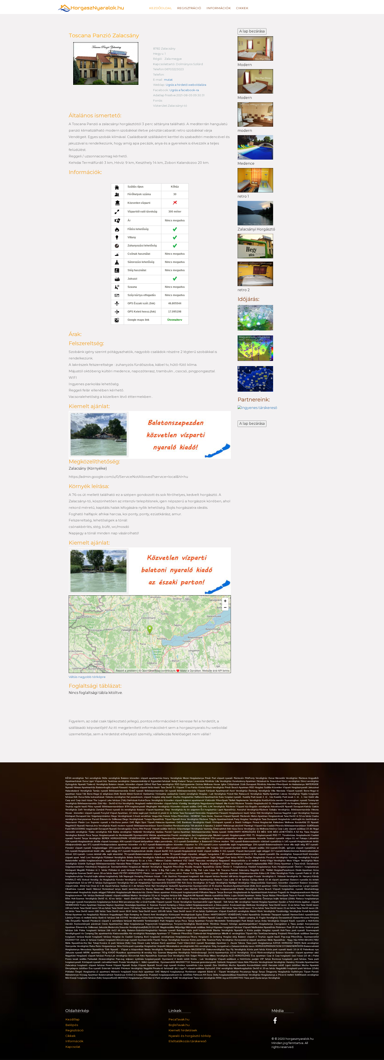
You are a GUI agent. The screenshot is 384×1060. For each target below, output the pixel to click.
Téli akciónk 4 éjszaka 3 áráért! (206, 825)
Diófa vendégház (111, 778)
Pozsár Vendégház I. (130, 962)
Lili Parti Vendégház (128, 860)
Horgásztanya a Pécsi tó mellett (278, 975)
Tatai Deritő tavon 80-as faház (187, 908)
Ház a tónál (142, 902)
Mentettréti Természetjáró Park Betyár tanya (237, 921)
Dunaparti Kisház (303, 806)
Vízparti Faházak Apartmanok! (213, 790)
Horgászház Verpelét (155, 946)
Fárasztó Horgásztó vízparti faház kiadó (140, 787)
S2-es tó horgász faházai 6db (167, 895)
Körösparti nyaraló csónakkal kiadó (100, 962)
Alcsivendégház (107, 959)
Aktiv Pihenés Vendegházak (259, 962)
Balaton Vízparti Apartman (151, 809)
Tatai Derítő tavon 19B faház (90, 911)
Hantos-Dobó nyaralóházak (304, 914)
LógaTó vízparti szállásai (192, 968)
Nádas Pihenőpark (279, 895)
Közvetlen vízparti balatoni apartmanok (184, 800)
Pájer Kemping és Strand (137, 914)
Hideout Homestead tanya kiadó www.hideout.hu (119, 889)
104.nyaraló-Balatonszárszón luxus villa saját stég (279, 844)
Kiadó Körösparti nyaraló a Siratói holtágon (228, 822)
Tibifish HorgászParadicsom (281, 870)
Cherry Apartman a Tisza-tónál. (290, 863)
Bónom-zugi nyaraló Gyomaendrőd (134, 940)
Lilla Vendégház (223, 781)
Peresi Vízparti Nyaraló (118, 965)
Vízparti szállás (174, 879)
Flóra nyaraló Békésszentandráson (106, 806)
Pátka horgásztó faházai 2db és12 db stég (103, 930)
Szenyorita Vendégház (77, 946)
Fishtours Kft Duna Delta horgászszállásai (215, 975)
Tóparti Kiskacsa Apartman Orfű (164, 822)
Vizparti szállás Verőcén (164, 829)
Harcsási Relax (124, 863)
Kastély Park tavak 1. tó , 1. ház (291, 797)
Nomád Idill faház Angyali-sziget (237, 876)
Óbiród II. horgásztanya (235, 867)
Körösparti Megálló (75, 870)
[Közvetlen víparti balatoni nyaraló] (150, 435)
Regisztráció (189, 8)
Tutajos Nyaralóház (154, 819)
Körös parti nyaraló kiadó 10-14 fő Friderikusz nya (292, 949)
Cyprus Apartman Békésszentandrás (192, 832)
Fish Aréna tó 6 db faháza (175, 898)
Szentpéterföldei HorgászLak (126, 867)
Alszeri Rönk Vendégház (263, 911)
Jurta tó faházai (88, 940)
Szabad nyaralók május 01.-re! (283, 838)
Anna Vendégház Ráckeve (194, 819)
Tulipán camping (247, 917)
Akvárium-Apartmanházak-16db (239, 886)
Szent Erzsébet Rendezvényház (173, 825)
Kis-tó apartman (168, 943)
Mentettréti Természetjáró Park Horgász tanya (157, 921)
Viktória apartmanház (160, 835)
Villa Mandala (278, 790)
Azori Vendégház (239, 790)
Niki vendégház (243, 902)
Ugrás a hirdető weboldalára (186, 84)
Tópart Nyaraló (173, 819)
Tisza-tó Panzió (297, 895)
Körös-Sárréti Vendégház (211, 787)
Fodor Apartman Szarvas (93, 905)
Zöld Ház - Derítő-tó (108, 803)
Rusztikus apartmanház (128, 952)
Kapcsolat (72, 1046)
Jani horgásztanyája (202, 835)
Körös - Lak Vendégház (204, 959)
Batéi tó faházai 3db (109, 917)
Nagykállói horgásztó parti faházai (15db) (297, 968)
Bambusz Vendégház (193, 822)
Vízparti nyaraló (295, 790)
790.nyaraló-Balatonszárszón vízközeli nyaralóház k (257, 841)
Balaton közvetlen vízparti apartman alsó (297, 952)
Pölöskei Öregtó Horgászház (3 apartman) (88, 971)
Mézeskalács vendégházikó (180, 946)
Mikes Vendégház (219, 955)
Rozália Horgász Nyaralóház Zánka (204, 867)
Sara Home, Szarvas (212, 816)
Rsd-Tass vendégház (163, 784)
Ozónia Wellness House (208, 784)
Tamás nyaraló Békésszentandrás (111, 790)
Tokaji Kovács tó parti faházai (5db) (112, 943)
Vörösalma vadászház (167, 794)
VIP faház (266, 959)
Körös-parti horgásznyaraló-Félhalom (190, 892)
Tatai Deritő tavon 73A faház (126, 908)
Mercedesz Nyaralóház (92, 949)
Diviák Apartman (304, 870)
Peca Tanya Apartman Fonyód (198, 921)
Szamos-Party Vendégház (220, 940)
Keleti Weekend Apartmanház (198, 879)
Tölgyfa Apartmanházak (221, 819)
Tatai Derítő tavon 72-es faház (249, 908)
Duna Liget (88, 781)
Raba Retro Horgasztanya (103, 946)
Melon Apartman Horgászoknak (267, 816)
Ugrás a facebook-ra (184, 90)
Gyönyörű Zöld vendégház (219, 968)
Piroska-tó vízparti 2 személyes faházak (111, 921)
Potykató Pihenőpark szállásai (294, 933)
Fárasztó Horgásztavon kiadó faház (238, 813)
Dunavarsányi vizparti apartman (251, 940)
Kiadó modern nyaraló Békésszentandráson (134, 825)
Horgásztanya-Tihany (187, 937)
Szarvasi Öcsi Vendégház (172, 955)
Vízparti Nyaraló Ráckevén (237, 816)
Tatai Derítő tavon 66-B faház (122, 911)
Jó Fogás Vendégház (217, 883)
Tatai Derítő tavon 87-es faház (189, 911)
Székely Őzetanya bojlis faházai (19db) (275, 898)
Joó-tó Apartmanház (219, 952)
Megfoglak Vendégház (158, 806)
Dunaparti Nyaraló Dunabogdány (115, 829)
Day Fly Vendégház (236, 949)
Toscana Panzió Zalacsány (235, 870)
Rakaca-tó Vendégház (251, 794)
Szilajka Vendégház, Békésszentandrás (290, 809)
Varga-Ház (157, 816)
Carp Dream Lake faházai (146, 943)
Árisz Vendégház (174, 809)
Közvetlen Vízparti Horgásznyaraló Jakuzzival (295, 787)
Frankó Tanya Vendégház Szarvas (171, 940)
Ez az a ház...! (147, 860)
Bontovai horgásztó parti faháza (290, 959)
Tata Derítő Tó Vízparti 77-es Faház (179, 787)
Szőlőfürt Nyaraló (207, 917)
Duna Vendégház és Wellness (253, 829)
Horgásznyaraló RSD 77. (269, 835)
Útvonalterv (174, 319)
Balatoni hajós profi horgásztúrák (195, 930)
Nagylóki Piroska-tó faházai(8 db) (161, 968)
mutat (168, 79)
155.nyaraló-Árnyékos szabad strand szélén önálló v (137, 848)
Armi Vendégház (160, 914)
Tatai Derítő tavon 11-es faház (285, 905)
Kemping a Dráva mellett (180, 905)
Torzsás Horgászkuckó (257, 803)
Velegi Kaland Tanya (182, 781)
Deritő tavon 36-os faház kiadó (103, 873)
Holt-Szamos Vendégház (84, 898)
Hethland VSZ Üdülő (184, 860)
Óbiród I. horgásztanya (307, 867)
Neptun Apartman (115, 905)
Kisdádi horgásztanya (260, 867)
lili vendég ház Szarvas (154, 952)
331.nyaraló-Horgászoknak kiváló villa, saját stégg (91, 851)
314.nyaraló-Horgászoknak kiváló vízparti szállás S (195, 851)
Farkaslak (93, 959)
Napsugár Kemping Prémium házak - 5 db (146, 876)
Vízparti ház (101, 781)
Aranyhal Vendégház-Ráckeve (253, 809)
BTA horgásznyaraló (135, 806)
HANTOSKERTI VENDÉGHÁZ (226, 914)
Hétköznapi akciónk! (233, 825)
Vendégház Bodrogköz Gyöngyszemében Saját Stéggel (195, 857)
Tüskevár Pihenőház (182, 933)
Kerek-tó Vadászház (144, 794)
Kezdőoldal (160, 8)
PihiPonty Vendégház (256, 778)
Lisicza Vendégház (290, 794)
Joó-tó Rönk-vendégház (263, 952)
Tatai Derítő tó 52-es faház (298, 816)
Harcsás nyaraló (168, 930)
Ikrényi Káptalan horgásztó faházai (224, 927)
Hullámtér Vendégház (144, 832)
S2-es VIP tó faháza (92, 883)
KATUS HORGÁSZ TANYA (287, 943)
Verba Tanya (262, 895)
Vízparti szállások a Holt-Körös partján (239, 959)
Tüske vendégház (98, 832)
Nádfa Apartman (271, 794)
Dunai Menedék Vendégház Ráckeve (288, 778)
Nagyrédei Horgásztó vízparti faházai (85, 955)
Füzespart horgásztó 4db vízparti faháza (199, 876)
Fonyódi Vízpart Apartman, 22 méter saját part (125, 813)
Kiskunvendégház (216, 949)
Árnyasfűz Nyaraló (80, 921)
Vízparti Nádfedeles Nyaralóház (259, 927)
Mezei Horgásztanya (194, 778)
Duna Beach (265, 889)
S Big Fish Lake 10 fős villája (174, 870)
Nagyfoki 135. (258, 870)
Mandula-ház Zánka (142, 892)
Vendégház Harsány (284, 962)
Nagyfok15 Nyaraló (75, 825)
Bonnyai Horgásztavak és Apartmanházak (246, 892)
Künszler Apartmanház (307, 962)
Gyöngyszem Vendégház (116, 883)
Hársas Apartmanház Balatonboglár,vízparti (96, 787)
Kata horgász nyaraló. (230, 797)
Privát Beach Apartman (237, 787)
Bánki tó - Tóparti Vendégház (223, 971)
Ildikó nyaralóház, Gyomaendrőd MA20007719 (166, 962)
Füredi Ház (233, 794)
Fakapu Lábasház (309, 838)
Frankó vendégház (181, 835)
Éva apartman (259, 955)
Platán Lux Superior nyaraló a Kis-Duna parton (104, 822)
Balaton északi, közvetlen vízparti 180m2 (130, 784)
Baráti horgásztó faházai (98, 937)
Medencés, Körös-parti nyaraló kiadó (234, 898)
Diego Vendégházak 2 (123, 816)
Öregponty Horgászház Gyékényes (285, 971)
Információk (218, 8)
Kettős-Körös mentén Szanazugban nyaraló (285, 800)
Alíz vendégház (203, 946)
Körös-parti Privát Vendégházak (181, 917)
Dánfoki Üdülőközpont (202, 889)
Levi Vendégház (95, 857)
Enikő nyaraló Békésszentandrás (147, 790)
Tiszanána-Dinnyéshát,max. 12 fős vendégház (186, 838)
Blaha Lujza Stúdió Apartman (239, 895)
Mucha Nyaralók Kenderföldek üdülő (249, 965)
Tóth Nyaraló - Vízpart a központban (124, 949)
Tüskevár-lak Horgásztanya (207, 933)
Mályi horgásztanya (134, 924)
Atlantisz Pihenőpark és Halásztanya (286, 784)
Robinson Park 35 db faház (290, 927)
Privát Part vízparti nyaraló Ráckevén (225, 778)
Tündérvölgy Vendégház (289, 911)
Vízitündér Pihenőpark (216, 800)
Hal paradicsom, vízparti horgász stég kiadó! (149, 797)
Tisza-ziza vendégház (207, 860)
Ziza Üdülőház (221, 965)
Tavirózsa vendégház (119, 781)
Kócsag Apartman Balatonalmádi (97, 975)
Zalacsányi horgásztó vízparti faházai (85, 965)
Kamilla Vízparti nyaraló (160, 902)
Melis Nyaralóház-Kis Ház (79, 943)
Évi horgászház (209, 809)
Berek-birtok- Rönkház (208, 924)
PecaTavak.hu (178, 1019)
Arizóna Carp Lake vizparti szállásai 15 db (291, 829)
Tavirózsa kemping (268, 933)
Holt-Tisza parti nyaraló (293, 930)
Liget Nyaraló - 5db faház (221, 902)
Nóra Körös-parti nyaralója (130, 946)
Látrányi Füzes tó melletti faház (81, 917)
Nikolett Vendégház (152, 867)
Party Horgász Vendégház (248, 819)
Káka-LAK (264, 873)
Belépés (71, 1025)
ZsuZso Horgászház (183, 797)
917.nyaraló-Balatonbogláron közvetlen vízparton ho (170, 844)
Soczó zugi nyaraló (166, 965)
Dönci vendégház (291, 781)
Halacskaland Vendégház (79, 790)
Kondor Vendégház (126, 879)
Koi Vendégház (126, 803)
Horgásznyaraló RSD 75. (243, 835)
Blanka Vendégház (223, 930)
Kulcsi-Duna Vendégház (151, 800)
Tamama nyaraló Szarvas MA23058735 (185, 949)
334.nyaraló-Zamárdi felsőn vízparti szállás (243, 848)
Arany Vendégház (173, 778)
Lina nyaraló (205, 965)
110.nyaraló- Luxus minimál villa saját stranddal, (98, 854)
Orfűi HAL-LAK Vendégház (211, 806)
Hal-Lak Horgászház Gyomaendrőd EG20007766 (156, 883)
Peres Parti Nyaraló (193, 873)
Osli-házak (132, 800)
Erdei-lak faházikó (111, 968)
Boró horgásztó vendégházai (160, 937)
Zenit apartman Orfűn (267, 886)
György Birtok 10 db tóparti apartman (270, 879)
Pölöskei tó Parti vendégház (158, 978)
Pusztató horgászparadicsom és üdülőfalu (171, 975)
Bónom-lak (134, 955)
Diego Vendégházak (133, 819)
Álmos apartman (162, 892)
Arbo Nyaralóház (149, 955)
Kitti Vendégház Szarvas (270, 813)
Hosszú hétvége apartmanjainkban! (239, 924)
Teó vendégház (93, 778)
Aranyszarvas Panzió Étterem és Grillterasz (99, 819)
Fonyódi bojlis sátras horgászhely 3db (104, 876)
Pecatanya (246, 971)
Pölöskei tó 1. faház (147, 870)
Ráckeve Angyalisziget (112, 914)
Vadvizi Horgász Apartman (265, 902)
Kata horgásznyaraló (225, 889)
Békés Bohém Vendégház (141, 857)
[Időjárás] (255, 317)
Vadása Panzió (164, 832)
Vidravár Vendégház (288, 876)
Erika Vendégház (279, 873)
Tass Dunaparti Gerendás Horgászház (199, 813)
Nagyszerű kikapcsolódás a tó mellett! (239, 860)
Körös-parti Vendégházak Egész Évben (190, 914)
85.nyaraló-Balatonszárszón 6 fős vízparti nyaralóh (249, 854)
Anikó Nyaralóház (251, 914)
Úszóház (173, 876)
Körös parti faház (256, 949)
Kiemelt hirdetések (182, 1030)
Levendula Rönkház (204, 781)
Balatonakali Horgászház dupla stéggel (86, 892)
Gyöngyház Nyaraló (75, 784)
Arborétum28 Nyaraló (282, 806)
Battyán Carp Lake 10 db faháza (232, 879)
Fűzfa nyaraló (296, 873)
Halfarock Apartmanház (206, 797)
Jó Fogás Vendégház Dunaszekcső (274, 917)
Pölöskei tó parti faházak (122, 870)
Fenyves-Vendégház (185, 924)
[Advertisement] (255, 498)
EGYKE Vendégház (131, 917)
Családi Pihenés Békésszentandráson (287, 825)
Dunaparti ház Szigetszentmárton (93, 816)
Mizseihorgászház (243, 968)
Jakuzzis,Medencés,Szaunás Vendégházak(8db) (124, 927)
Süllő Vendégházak (183, 978)
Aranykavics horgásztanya (98, 902)
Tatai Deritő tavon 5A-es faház (96, 908)
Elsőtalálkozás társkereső (187, 1041)
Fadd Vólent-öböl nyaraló (191, 943)
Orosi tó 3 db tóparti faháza (105, 886)
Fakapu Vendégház (233, 863)
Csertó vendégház (189, 794)
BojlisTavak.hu (179, 1025)
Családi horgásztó (106, 940)
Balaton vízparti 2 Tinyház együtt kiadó (259, 937)
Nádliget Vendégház (239, 883)
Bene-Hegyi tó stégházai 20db (103, 794)
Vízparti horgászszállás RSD (259, 863)
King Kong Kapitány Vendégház (205, 863)
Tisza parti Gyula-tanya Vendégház (262, 978)
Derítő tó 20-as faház (264, 968)
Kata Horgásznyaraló (283, 867)
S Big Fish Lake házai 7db (206, 870)
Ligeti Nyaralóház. (227, 809)
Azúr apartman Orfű (149, 971)
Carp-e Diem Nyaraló (227, 917)
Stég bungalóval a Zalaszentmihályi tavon (233, 946)
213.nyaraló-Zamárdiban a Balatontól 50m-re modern (202, 841)
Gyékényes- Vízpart (216, 911)
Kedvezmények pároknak (88, 924)
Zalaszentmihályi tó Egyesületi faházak (150, 781)
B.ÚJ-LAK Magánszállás (162, 927)
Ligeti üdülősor (293, 965)
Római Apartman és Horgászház (82, 914)
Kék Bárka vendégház (120, 832)
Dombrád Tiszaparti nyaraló (275, 914)
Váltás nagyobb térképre (87, 677)
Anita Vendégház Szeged (275, 921)
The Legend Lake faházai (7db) (110, 800)
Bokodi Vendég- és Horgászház (99, 879)
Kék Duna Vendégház (194, 883)
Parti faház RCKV (235, 857)
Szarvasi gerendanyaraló (204, 962)
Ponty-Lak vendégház (116, 955)
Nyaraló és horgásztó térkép (189, 1036)
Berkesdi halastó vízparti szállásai (113, 895)
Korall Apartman (310, 911)
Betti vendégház (310, 943)
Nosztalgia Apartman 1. (217, 943)
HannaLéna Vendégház (98, 825)
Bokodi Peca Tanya (88, 835)
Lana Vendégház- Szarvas (151, 879)
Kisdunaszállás (121, 933)
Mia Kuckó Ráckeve (234, 803)
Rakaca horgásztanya (307, 898)
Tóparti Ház (252, 933)
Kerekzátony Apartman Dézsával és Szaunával (257, 781)
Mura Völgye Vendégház (300, 860)
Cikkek (242, 8)
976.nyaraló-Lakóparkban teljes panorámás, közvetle (239, 838)
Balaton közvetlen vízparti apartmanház (142, 778)
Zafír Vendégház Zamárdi (91, 809)
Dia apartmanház (103, 933)
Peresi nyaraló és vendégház (121, 809)
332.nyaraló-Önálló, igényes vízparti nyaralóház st (292, 848)
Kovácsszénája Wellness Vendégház (249, 905)
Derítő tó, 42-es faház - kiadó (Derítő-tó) (120, 898)
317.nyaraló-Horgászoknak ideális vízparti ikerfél (143, 851)
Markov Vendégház (141, 895)
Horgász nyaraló (271, 930)
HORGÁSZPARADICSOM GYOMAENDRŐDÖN (279, 946)
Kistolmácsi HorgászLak (98, 867)
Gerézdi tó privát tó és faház (164, 813)
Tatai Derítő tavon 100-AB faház (155, 911)
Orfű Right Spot (138, 822)
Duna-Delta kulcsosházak (91, 797)
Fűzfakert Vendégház (115, 857)
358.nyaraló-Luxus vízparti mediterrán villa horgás (193, 848)
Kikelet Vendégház (247, 889)
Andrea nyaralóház (187, 965)
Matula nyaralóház (214, 895)
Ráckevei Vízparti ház (237, 806)
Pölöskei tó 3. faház (97, 870)
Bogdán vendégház (260, 806)
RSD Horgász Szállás (260, 787)
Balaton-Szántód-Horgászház (143, 930)
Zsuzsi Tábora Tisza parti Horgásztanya (251, 943)
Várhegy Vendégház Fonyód (304, 857)
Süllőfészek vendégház (307, 975)
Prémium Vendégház (132, 968)
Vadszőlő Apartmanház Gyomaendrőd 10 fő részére (196, 886)
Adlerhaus (160, 857)
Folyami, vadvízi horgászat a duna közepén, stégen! (160, 863)
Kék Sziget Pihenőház (198, 955)
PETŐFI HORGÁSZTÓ (131, 873)
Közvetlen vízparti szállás (183, 806)
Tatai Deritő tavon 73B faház (156, 908)
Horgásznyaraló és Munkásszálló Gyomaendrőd (124, 835)
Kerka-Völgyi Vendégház (273, 860)
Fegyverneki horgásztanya (159, 924)
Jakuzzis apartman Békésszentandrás (239, 873)
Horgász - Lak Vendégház (213, 794)
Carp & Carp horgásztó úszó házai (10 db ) (290, 955)
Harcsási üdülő (276, 965)
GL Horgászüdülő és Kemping (284, 803)
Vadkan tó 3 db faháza (132, 886)
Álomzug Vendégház (259, 790)
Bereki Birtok (127, 794)
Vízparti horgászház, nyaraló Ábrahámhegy (296, 889)
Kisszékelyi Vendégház (249, 975)
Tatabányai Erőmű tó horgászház (131, 975)
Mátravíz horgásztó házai (124, 971)
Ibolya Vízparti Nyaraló (143, 965)
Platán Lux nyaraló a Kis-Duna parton (163, 873)
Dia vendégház (284, 854)
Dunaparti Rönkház (256, 784)
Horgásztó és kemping (210, 937)
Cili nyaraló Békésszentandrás (181, 790)
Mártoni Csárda (164, 860)
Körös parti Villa (198, 940)
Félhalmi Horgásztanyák (119, 892)
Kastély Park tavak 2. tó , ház (258, 797)
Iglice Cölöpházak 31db (233, 784)
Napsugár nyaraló (74, 902)
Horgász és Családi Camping (128, 937)
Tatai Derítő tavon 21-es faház (280, 908)
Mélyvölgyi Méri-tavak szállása (190, 927)
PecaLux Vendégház (277, 857)
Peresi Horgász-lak (263, 822)
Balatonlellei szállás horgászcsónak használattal (91, 860)
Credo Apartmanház (113, 924)
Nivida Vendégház (154, 949)
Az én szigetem (192, 809)
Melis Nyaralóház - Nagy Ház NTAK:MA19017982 (293, 940)
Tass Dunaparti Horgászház (276, 819)
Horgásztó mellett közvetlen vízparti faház (157, 803)
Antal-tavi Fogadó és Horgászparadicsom (289, 892)
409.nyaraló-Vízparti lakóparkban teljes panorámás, (147, 841)
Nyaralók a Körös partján (248, 930)
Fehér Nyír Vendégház (157, 886)
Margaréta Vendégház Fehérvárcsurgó (187, 952)
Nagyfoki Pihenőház (174, 867)
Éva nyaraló (95, 968)
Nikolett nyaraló (221, 835)
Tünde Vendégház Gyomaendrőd (190, 902)
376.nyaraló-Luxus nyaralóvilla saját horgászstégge (226, 844)
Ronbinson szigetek (196, 971)
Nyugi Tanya (259, 971)
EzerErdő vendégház (238, 911)
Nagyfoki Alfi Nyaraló (194, 895)
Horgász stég (230, 937)
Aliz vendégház (137, 933)
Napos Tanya (216, 892)
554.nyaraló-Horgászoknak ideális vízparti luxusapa (92, 841)
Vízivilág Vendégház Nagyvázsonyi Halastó (201, 803)
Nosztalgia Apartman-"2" (158, 933)
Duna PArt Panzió (142, 829)
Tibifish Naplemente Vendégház (245, 800)
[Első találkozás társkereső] (257, 408)
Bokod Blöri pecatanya (124, 902)
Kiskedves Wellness (284, 822)
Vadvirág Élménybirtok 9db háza (221, 829)
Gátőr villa (313, 797)
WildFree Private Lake (177, 889)
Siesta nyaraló (220, 832)
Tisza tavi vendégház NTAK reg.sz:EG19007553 (219, 978)
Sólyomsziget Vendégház (190, 829)
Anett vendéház (143, 816)
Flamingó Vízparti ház (255, 825)
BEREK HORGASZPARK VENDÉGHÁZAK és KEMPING (131, 838)
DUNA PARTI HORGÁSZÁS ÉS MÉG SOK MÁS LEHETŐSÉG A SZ (264, 832)
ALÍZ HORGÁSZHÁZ (240, 955)
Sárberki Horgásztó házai (230, 962)
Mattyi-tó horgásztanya (173, 971)
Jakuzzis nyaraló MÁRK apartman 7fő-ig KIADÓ (90, 952)
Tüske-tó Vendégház (97, 784)
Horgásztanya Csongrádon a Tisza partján (282, 924)
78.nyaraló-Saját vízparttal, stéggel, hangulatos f (196, 854)
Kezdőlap (72, 1019)
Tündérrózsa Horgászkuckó (296, 835)
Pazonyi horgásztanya (202, 898)
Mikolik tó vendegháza (234, 933)
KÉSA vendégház (75, 778)
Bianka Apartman (155, 889)
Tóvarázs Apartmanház (291, 886)
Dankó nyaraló (212, 873)
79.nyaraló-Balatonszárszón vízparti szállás (147, 854)
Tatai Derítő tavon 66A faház (218, 908)
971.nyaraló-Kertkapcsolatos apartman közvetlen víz (115, 844)
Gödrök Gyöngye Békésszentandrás (97, 863)
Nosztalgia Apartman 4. (137, 905)
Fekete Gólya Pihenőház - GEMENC (182, 816)
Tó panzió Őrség (151, 898)
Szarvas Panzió (158, 905)
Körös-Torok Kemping (153, 917)
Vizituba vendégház (116, 797)
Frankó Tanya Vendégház (88, 838)
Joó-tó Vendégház (240, 952)
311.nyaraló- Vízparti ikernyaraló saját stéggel (246, 851)
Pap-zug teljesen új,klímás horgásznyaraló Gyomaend (145, 959)
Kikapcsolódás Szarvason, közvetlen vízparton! (275, 883)
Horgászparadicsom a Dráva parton (211, 905)
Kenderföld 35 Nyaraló (307, 822)
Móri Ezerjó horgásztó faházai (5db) (83, 978)
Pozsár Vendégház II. (265, 876)
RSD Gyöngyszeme (185, 784)
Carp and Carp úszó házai (79, 800)
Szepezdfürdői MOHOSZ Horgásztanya (122, 978)
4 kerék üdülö (182, 959)
